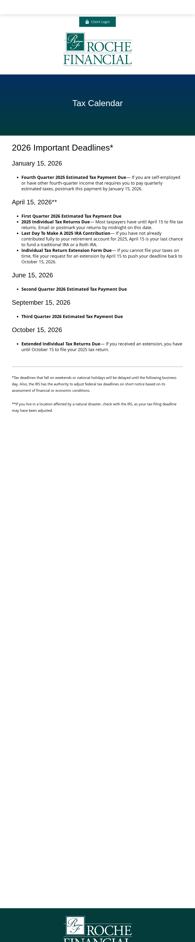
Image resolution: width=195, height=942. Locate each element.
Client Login (100, 22)
